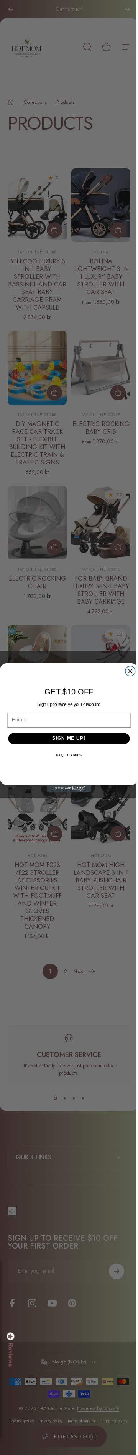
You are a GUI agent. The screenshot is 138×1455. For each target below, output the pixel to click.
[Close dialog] (127, 671)
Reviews (11, 1355)
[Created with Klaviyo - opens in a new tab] (66, 788)
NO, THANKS (66, 755)
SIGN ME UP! (66, 738)
